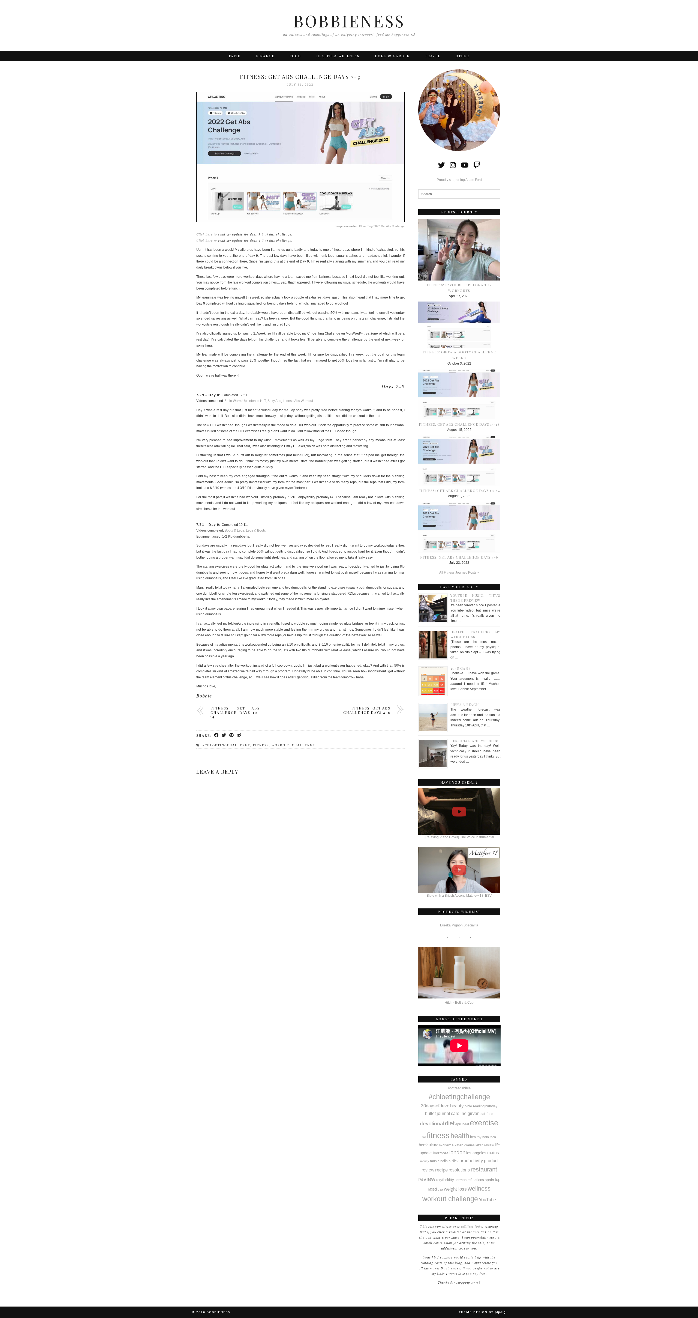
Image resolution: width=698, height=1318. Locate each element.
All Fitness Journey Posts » (459, 572)
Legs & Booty (255, 530)
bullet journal (437, 1113)
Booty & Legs (234, 530)
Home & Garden (392, 56)
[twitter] (441, 165)
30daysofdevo (435, 1105)
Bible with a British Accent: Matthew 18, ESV (459, 895)
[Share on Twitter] (224, 735)
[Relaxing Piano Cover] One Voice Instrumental (459, 837)
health (459, 1136)
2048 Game (460, 668)
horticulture (428, 1145)
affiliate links (471, 1226)
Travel (432, 56)
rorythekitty (445, 1180)
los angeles (476, 1153)
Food (295, 56)
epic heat (462, 1124)
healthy (476, 1137)
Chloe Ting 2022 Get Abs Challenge (382, 226)
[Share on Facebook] (216, 735)
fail (424, 1137)
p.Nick (454, 1161)
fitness (261, 745)
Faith (235, 56)
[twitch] (476, 165)
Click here (204, 234)
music (435, 1161)
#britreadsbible (459, 1088)
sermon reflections (469, 1180)
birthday (491, 1106)
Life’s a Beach (464, 704)
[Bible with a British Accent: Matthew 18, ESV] (459, 870)
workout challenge (293, 745)
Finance (265, 56)
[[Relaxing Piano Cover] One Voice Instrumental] (459, 811)
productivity (471, 1160)
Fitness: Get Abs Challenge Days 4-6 (366, 710)
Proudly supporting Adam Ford (459, 180)
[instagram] (453, 165)
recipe (441, 1170)
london (457, 1152)
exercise (484, 1123)
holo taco (489, 1137)
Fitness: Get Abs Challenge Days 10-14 (235, 712)
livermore (440, 1153)
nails (444, 1161)
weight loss (455, 1189)
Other (462, 56)
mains (493, 1152)
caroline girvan (465, 1113)
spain (489, 1179)
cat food (486, 1114)
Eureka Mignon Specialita (459, 925)
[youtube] (464, 165)
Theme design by (482, 1312)
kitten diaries (465, 1145)
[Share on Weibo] (239, 735)
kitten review (485, 1145)
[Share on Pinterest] (232, 735)
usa (440, 1189)
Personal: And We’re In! (474, 741)
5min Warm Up (236, 401)
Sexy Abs (274, 401)
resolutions (459, 1169)
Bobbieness (349, 20)
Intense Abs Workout (298, 401)
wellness (479, 1188)
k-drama (446, 1145)
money (424, 1161)
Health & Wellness (338, 56)
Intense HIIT (257, 401)
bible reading (475, 1106)
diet (450, 1123)
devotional (432, 1123)
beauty (457, 1105)
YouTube (487, 1199)
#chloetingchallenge (226, 745)
